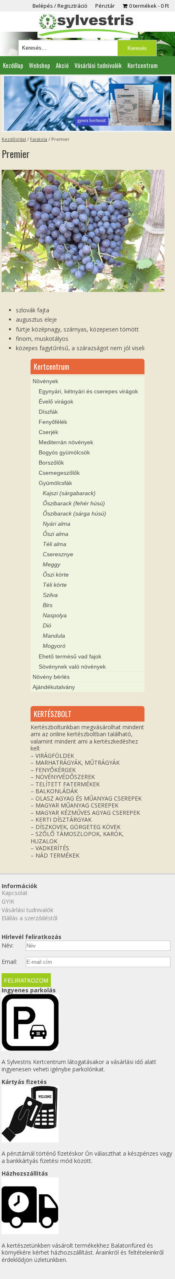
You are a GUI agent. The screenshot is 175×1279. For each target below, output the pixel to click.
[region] (88, 103)
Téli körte (55, 584)
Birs (47, 605)
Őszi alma (55, 534)
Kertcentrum (142, 65)
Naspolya (55, 615)
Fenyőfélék (53, 422)
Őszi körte (56, 574)
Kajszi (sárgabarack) (69, 493)
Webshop (39, 65)
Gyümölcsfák (55, 483)
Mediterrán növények (66, 442)
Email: (9, 961)
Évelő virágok (56, 401)
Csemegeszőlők (59, 472)
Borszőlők (51, 462)
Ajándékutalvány (54, 687)
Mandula (54, 635)
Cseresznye (58, 554)
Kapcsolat (15, 893)
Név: (7, 945)
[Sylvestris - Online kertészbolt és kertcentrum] (87, 25)
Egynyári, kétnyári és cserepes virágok (88, 391)
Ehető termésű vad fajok (70, 656)
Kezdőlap (13, 65)
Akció (62, 65)
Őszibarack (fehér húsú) (74, 503)
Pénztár (105, 5)
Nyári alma (56, 523)
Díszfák (48, 411)
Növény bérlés (51, 677)
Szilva (50, 595)
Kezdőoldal (14, 139)
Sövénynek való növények (72, 666)
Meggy (51, 564)
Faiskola (38, 139)
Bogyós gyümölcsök (64, 452)
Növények (45, 381)
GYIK (8, 901)
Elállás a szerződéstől (29, 918)
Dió (47, 625)
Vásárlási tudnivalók (98, 65)
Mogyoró (54, 646)
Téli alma (54, 544)
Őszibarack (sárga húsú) (74, 513)
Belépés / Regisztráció (60, 5)
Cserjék (48, 432)
